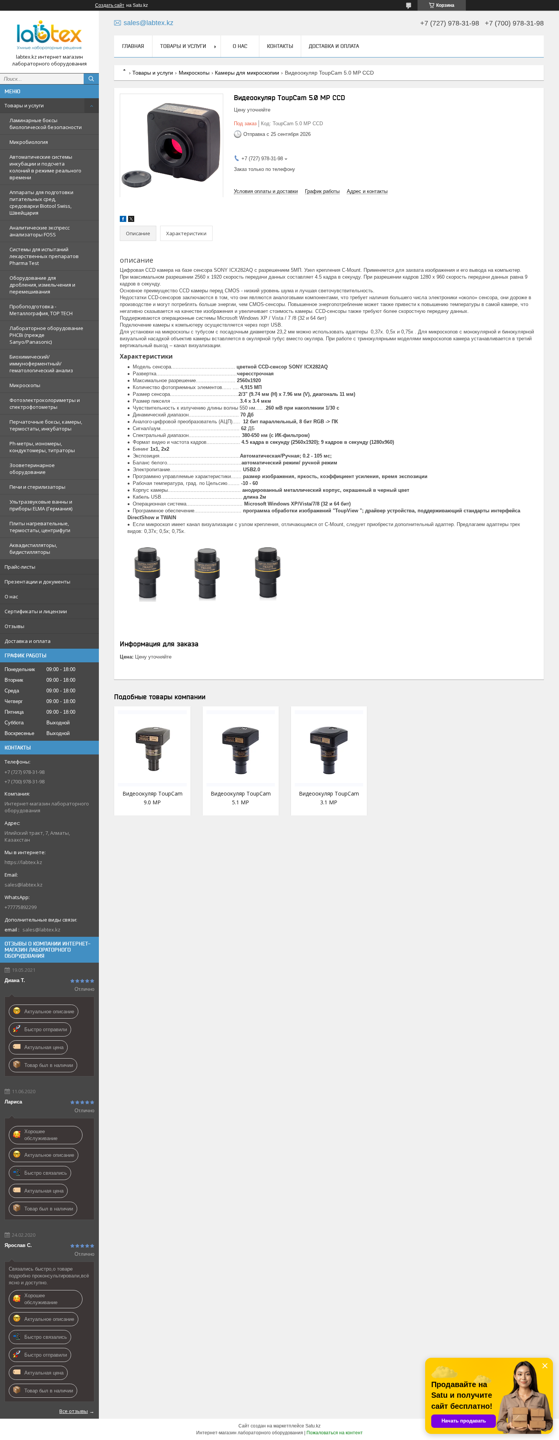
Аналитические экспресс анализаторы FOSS (40, 231)
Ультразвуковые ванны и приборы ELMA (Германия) (41, 505)
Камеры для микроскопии (247, 73)
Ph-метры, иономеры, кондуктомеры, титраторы (42, 447)
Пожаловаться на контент (334, 1432)
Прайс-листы (20, 566)
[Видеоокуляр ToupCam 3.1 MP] (329, 748)
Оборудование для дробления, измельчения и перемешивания (42, 284)
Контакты (280, 46)
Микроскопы (25, 385)
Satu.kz (313, 1426)
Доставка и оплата (28, 641)
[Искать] (91, 79)
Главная (133, 46)
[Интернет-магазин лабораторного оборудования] (49, 35)
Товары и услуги (24, 105)
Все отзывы (73, 1411)
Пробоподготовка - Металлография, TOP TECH (41, 310)
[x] (131, 220)
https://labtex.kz (23, 862)
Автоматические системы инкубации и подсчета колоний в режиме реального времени (45, 167)
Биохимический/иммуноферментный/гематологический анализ (41, 363)
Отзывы (14, 626)
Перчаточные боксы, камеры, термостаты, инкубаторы (46, 425)
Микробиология (29, 142)
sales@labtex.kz (24, 884)
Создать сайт (109, 5)
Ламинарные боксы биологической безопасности (46, 124)
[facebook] (123, 220)
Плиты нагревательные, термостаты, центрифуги (40, 527)
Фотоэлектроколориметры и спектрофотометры (45, 403)
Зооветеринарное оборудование (32, 468)
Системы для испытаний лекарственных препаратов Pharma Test (44, 256)
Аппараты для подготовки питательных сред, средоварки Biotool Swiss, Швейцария (41, 202)
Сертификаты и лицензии (36, 611)
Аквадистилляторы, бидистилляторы (33, 548)
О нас (11, 596)
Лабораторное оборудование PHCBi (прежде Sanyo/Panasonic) (46, 335)
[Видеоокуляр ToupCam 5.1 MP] (240, 748)
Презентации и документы (37, 581)
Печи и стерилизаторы (37, 486)
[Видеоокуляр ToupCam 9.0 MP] (152, 748)
